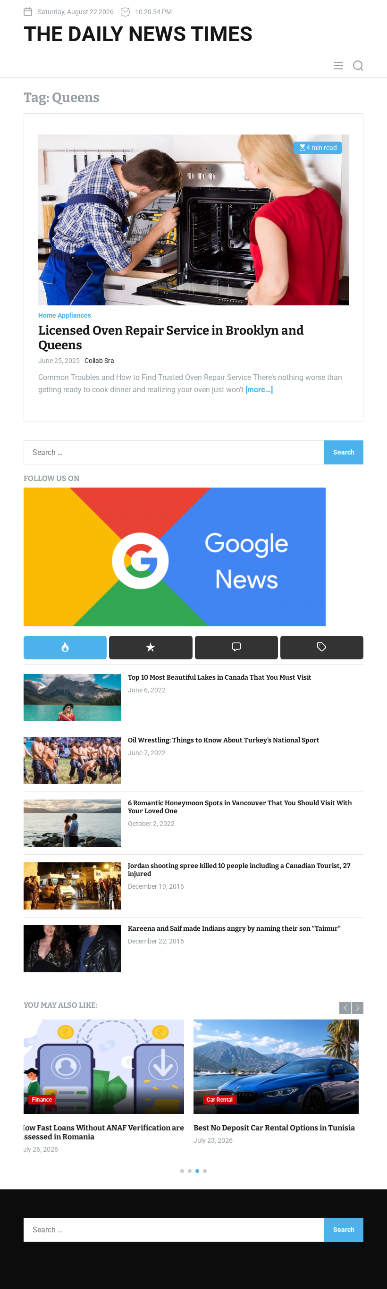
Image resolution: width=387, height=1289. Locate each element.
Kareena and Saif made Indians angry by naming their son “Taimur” (234, 929)
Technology (226, 1099)
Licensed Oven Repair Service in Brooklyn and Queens (171, 338)
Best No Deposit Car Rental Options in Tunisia (104, 1127)
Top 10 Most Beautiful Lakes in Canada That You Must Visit (219, 678)
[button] (345, 1008)
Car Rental (50, 1099)
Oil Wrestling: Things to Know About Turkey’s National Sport (224, 740)
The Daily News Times (138, 34)
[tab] (65, 647)
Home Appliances (64, 315)
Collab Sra (99, 360)
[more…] (259, 389)
